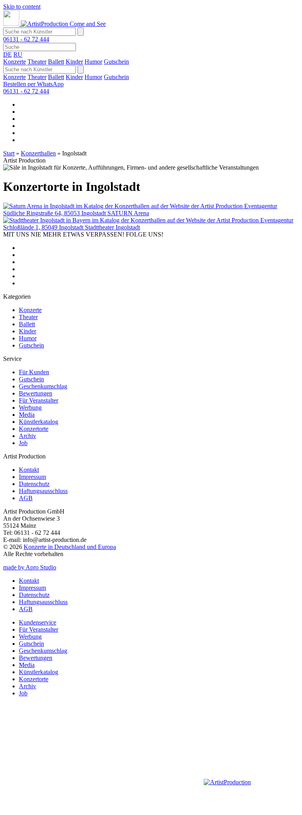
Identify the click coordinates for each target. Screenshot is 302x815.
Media (27, 414)
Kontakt (29, 469)
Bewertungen (35, 393)
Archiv (27, 435)
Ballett (56, 61)
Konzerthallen (38, 153)
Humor (93, 61)
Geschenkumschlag (43, 386)
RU (17, 54)
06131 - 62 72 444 (26, 39)
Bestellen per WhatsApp (33, 84)
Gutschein (116, 61)
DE (7, 54)
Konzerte (14, 61)
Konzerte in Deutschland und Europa (70, 546)
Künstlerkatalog (38, 421)
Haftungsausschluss (43, 491)
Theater (37, 61)
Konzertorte (33, 428)
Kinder (74, 61)
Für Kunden (34, 372)
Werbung (30, 407)
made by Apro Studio (29, 567)
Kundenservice (37, 622)
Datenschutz (34, 483)
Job (23, 443)
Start (9, 153)
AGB (26, 498)
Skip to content (22, 6)
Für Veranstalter (38, 400)
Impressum (32, 476)
